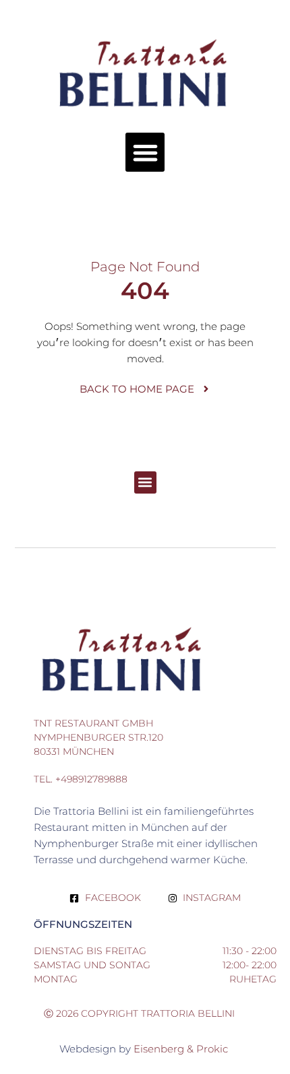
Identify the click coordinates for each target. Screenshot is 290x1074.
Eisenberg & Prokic (182, 1048)
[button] (145, 152)
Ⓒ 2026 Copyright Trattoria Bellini (139, 1013)
